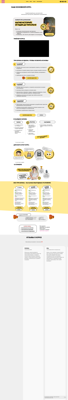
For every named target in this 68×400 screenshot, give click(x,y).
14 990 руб (19, 208)
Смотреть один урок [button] (27, 115)
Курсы (27, 1)
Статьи (34, 1)
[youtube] (63, 1)
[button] (51, 70)
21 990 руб (46, 208)
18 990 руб (33, 208)
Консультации (39, 1)
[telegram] (60, 1)
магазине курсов (44, 230)
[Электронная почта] (65, 1)
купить (41, 115)
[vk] (62, 1)
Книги (31, 1)
